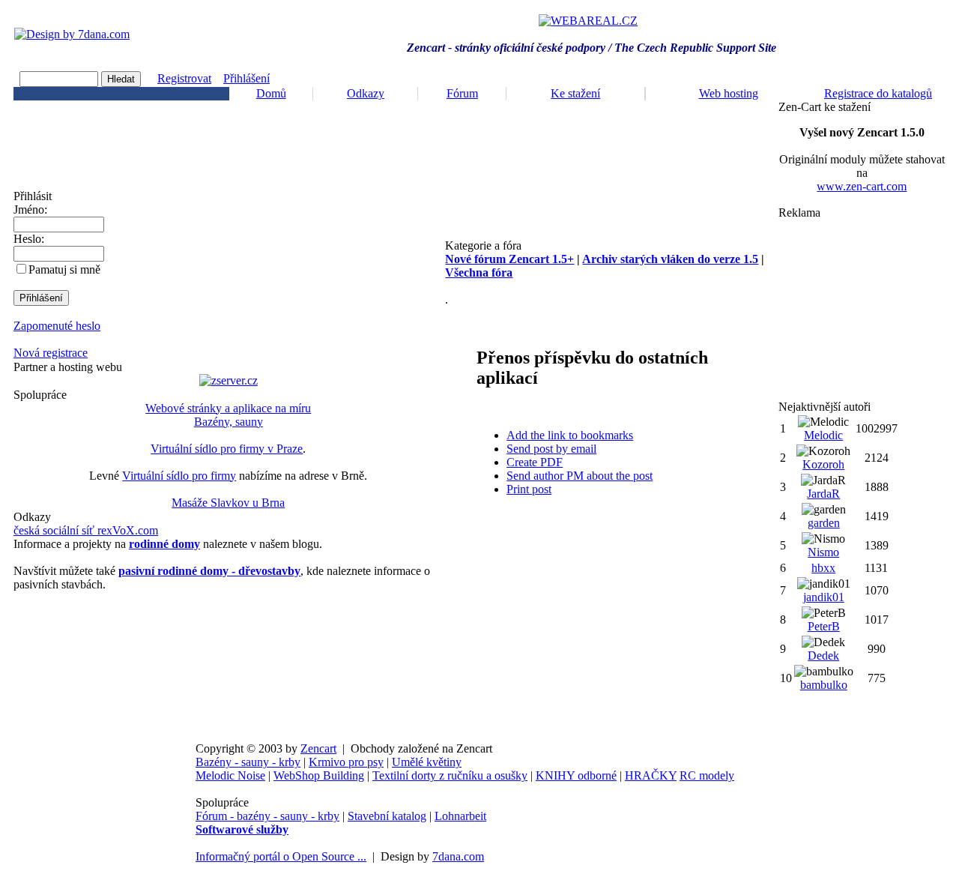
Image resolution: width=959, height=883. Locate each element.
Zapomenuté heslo (56, 325)
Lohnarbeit (460, 816)
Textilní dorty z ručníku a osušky (449, 775)
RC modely (707, 775)
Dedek (823, 655)
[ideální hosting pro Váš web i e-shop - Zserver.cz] (228, 380)
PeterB (824, 626)
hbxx (823, 567)
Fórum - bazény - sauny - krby (267, 816)
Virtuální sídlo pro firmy (179, 475)
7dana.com (458, 856)
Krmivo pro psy (346, 762)
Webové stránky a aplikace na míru (228, 408)
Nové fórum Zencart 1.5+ (509, 259)
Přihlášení (246, 78)
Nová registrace (50, 352)
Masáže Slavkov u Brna (228, 502)
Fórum (462, 93)
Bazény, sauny (228, 421)
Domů (271, 93)
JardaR (823, 493)
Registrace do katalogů (878, 93)
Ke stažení (575, 93)
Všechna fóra (478, 272)
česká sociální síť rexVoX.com (85, 530)
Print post (528, 489)
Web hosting (728, 93)
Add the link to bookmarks (569, 435)
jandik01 (823, 597)
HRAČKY (651, 775)
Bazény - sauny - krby (248, 762)
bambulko (823, 684)
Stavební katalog (387, 816)
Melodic (823, 435)
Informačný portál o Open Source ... (281, 856)
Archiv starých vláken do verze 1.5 (670, 259)
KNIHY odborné (576, 775)
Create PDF (534, 462)
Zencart (318, 748)
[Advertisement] (862, 310)
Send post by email (551, 448)
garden (824, 522)
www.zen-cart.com (862, 186)
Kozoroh (823, 464)
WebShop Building (318, 775)
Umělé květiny (427, 762)
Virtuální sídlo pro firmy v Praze (227, 448)
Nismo (823, 552)
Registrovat (184, 78)
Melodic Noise (230, 775)
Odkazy (365, 93)
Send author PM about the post (579, 475)
